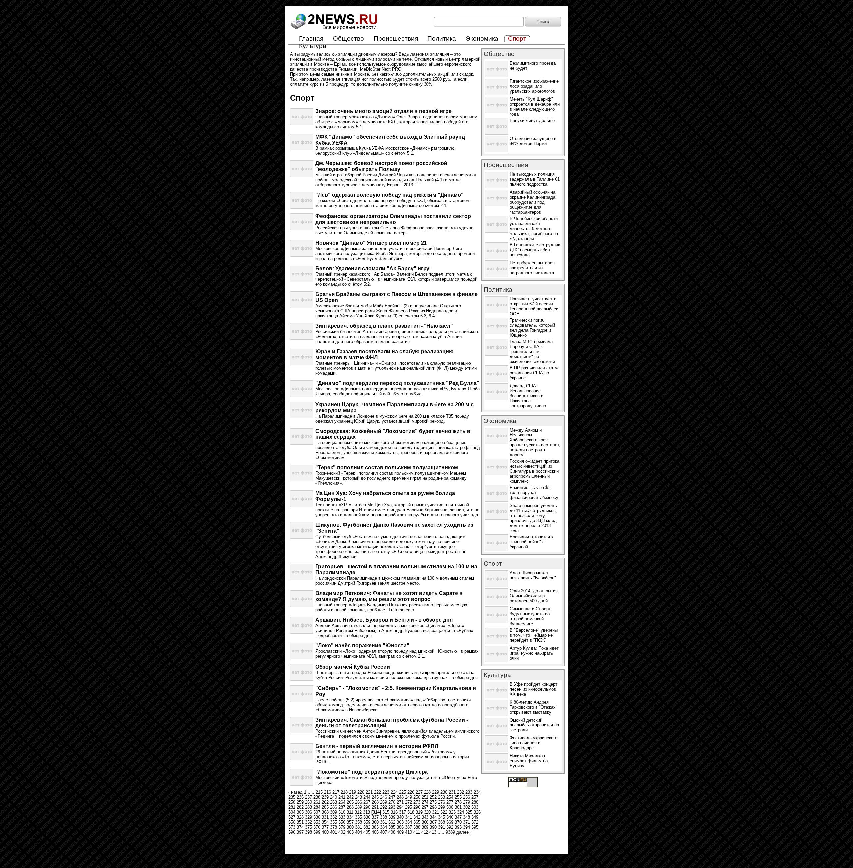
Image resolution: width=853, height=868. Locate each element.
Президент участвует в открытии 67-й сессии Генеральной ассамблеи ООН (534, 306)
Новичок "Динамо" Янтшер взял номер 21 (371, 243)
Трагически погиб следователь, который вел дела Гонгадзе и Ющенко (532, 328)
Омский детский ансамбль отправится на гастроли (534, 725)
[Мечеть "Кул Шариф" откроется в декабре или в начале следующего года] (496, 111)
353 (316, 822)
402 (341, 832)
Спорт (493, 563)
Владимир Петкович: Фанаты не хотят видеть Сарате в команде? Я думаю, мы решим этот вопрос (389, 596)
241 (341, 797)
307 (316, 812)
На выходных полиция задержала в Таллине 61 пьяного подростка (535, 179)
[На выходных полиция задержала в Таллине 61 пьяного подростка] (496, 186)
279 (466, 802)
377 (325, 827)
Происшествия (396, 38)
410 (408, 832)
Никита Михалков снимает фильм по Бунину (529, 760)
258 (291, 802)
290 (366, 807)
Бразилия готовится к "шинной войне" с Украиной (531, 541)
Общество (348, 38)
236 (300, 797)
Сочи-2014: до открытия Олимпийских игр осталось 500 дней (534, 595)
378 (333, 827)
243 (358, 797)
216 (327, 792)
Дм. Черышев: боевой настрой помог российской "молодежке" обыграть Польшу (381, 166)
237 (308, 797)
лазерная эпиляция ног (344, 79)
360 (375, 822)
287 (341, 807)
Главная (311, 38)
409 (400, 832)
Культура (312, 45)
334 (350, 817)
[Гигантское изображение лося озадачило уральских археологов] (496, 93)
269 (383, 802)
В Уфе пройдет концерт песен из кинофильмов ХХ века (533, 689)
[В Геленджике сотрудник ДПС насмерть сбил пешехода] (496, 257)
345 (441, 817)
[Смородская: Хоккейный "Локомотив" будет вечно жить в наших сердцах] (301, 443)
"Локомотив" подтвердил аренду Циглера (371, 772)
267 (366, 802)
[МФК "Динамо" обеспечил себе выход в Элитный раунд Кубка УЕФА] (301, 148)
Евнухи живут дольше (532, 120)
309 (333, 812)
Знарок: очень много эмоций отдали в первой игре (383, 111)
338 (383, 817)
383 (375, 827)
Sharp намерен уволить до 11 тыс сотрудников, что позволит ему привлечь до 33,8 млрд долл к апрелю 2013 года (533, 518)
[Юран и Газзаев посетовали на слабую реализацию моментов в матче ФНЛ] (301, 363)
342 (416, 817)
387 (408, 827)
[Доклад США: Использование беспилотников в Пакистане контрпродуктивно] (496, 398)
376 (316, 827)
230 (443, 792)
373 (291, 827)
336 (366, 817)
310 (341, 812)
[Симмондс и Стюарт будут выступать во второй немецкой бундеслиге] (496, 621)
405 (366, 832)
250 (416, 797)
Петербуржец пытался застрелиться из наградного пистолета (532, 267)
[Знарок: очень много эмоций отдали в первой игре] (301, 123)
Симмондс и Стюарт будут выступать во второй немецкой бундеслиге (530, 616)
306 (308, 812)
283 (308, 807)
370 (458, 822)
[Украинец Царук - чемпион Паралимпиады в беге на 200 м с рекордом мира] (301, 416)
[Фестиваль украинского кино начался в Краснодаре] (496, 750)
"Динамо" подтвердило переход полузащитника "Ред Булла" (397, 383)
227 (419, 792)
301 (458, 807)
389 (425, 827)
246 (383, 797)
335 (358, 817)
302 (466, 807)
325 (468, 812)
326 (477, 812)
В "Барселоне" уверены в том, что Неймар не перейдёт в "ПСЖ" (534, 635)
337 (375, 817)
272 (408, 802)
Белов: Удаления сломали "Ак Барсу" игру (372, 268)
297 (425, 807)
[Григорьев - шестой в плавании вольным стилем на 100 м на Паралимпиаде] (301, 578)
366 (425, 822)
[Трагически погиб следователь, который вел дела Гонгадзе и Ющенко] (496, 332)
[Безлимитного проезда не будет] (496, 75)
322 (443, 812)
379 (341, 827)
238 (316, 797)
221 (369, 792)
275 (433, 802)
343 (425, 817)
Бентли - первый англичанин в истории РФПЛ (376, 746)
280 (474, 802)
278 (458, 802)
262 (325, 802)
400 (325, 832)
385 (391, 827)
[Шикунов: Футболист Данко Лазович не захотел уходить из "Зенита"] (301, 537)
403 (350, 832)
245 (375, 797)
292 (383, 807)
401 (333, 832)
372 (474, 822)
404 (358, 832)
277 (449, 802)
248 (400, 797)
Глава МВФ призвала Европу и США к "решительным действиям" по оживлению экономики (532, 351)
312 (358, 812)
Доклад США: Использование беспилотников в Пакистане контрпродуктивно (528, 395)
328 (300, 817)
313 (366, 812)
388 (416, 827)
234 (477, 792)
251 (425, 797)
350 (291, 822)
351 (300, 822)
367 (433, 822)
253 (441, 797)
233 (468, 792)
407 (383, 832)
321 (435, 812)
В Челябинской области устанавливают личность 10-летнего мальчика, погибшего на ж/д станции (534, 228)
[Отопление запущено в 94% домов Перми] (496, 150)
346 (449, 817)
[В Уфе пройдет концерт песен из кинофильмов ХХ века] (496, 696)
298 (433, 807)
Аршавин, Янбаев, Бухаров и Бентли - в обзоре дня (384, 620)
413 (432, 832)
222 (377, 792)
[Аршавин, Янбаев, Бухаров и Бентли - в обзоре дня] (301, 632)
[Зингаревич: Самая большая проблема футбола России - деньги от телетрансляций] (301, 731)
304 (291, 812)
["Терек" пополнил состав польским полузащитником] (301, 479)
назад (295, 792)
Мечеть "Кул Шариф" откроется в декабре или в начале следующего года (535, 107)
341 (408, 817)
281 (291, 807)
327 (291, 817)
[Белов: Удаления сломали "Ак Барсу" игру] (301, 280)
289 (358, 807)
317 (402, 812)
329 (308, 817)
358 (358, 822)
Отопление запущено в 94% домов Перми (533, 141)
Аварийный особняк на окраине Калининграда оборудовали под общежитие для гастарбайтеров (532, 202)
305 (300, 812)
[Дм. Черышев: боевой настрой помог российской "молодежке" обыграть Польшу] (301, 175)
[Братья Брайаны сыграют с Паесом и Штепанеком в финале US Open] (301, 306)
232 (460, 792)
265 (350, 802)
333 (341, 817)
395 (474, 827)
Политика (441, 38)
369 (449, 822)
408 (391, 832)
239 (325, 797)
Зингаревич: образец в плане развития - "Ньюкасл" (384, 326)
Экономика (482, 38)
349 (474, 817)
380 (350, 827)
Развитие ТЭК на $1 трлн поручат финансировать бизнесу (534, 492)
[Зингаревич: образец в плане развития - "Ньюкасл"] (301, 338)
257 (474, 797)
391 (441, 827)
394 (466, 827)
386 (400, 827)
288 (350, 807)
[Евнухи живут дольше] (496, 133)
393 (458, 827)
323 (452, 812)
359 (366, 822)
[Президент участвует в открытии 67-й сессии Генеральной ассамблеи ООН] (496, 311)
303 (474, 807)
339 (391, 817)
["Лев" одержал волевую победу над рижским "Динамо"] (301, 207)
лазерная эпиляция (429, 54)
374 (300, 827)
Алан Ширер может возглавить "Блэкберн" (533, 575)
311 (350, 812)
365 (416, 822)
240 (333, 797)
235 (291, 797)
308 (325, 812)
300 (449, 807)
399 (316, 832)
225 (402, 792)
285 (325, 807)
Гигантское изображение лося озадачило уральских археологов (534, 86)
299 (441, 807)
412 (424, 832)
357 (350, 822)
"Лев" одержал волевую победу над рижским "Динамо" (389, 195)
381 (358, 827)
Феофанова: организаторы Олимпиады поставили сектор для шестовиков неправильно (393, 219)
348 (466, 817)
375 (308, 827)
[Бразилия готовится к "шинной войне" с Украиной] (496, 549)
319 (419, 812)
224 (394, 792)
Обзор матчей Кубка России (352, 667)
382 (366, 827)
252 (433, 797)
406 (375, 832)
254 (449, 797)
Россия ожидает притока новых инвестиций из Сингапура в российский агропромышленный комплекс (534, 471)
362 (391, 822)
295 (408, 807)
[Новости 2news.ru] (334, 30)
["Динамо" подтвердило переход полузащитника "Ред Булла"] (301, 395)
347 (458, 817)
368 (441, 822)
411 (416, 832)
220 (360, 792)
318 (410, 812)
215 (319, 792)
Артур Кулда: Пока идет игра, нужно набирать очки (534, 653)
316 (394, 812)
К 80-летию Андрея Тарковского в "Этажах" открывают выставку (533, 707)
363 (400, 822)
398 (308, 832)
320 (427, 812)
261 (316, 802)
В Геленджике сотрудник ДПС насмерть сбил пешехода (535, 249)
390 (433, 827)
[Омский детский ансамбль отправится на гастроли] (496, 732)
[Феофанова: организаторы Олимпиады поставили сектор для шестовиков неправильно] (301, 228)
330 (316, 817)
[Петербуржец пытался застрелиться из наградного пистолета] (496, 275)
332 (333, 817)
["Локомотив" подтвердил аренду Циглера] (301, 784)
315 (385, 812)
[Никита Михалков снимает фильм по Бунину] (496, 768)
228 (427, 792)
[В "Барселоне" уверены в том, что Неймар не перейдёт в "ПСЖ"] (496, 642)
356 (341, 822)
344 (433, 817)
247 (391, 797)
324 (460, 812)
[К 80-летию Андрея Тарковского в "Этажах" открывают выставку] (496, 714)
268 (375, 802)
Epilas (340, 64)
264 (341, 802)
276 (441, 802)
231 (452, 792)
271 (400, 802)
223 (385, 792)
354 (325, 822)
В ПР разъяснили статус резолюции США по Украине (535, 372)
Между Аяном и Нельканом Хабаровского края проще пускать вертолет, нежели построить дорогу (535, 442)
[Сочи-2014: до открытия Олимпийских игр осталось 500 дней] (496, 603)
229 (435, 792)
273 (416, 802)
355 (333, 822)
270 (391, 802)
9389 (450, 832)
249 (408, 797)
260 (308, 802)
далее (463, 832)
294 (400, 807)
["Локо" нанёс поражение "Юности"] (301, 657)
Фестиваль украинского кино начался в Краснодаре (533, 742)
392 (449, 827)
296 (416, 807)
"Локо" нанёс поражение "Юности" (362, 645)
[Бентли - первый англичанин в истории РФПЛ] (301, 758)
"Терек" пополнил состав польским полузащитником (386, 467)
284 (316, 807)
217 (335, 792)
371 (466, 822)
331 (325, 817)
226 (410, 792)
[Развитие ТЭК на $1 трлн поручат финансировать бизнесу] (496, 500)
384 (383, 827)
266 (358, 802)
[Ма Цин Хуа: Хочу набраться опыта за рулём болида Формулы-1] (301, 505)
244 (366, 797)
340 (400, 817)
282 (300, 807)
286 (333, 807)
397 (300, 832)
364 (408, 822)
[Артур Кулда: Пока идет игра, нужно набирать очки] (496, 660)
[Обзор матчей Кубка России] (301, 679)
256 (466, 797)
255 (458, 797)
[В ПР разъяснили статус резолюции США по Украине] (496, 380)
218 (344, 792)
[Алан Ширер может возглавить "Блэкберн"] (496, 585)
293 (391, 807)
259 (300, 802)
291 (375, 807)
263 (333, 802)
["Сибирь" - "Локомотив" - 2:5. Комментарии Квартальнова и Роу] (301, 700)
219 (352, 792)
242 (350, 797)
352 (308, 822)
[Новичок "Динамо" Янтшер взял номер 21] (301, 255)
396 (291, 832)
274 (425, 802)
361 (383, 822)
